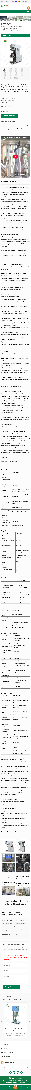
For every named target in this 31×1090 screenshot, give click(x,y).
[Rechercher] (28, 9)
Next (30, 1020)
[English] (13, 1)
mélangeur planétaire (20, 923)
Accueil (6, 26)
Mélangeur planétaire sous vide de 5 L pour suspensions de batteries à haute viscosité (15, 957)
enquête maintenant (9, 115)
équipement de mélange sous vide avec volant (15, 1030)
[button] (28, 11)
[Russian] (16, 1)
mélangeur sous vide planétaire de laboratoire (15, 930)
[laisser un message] (15, 1087)
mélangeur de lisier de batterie (10, 28)
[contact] (22, 1087)
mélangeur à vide (7, 923)
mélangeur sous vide (19, 920)
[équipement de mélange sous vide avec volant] (15, 1014)
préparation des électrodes (16, 26)
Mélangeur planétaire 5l (9, 926)
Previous (1, 1020)
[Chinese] (19, 1)
